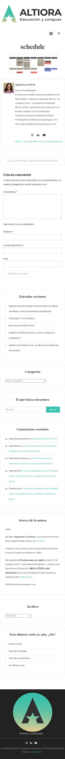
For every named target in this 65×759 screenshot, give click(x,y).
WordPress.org (16, 665)
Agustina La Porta (25, 84)
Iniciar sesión (15, 644)
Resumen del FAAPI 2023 (22, 325)
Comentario (10, 192)
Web (5, 258)
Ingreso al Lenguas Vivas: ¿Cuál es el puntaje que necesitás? (34, 348)
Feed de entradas (18, 651)
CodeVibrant (36, 752)
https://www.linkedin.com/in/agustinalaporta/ (39, 141)
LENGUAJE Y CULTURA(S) (22, 318)
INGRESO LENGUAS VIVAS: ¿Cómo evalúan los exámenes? (32, 335)
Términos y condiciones (31, 733)
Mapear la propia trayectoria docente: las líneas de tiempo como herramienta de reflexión (33, 309)
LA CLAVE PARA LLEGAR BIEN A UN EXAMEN (33, 161)
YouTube (40, 541)
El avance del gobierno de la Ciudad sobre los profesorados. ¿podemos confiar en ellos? (33, 476)
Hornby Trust (25, 577)
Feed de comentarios (19, 658)
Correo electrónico (13, 245)
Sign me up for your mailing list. (19, 224)
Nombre (8, 231)
